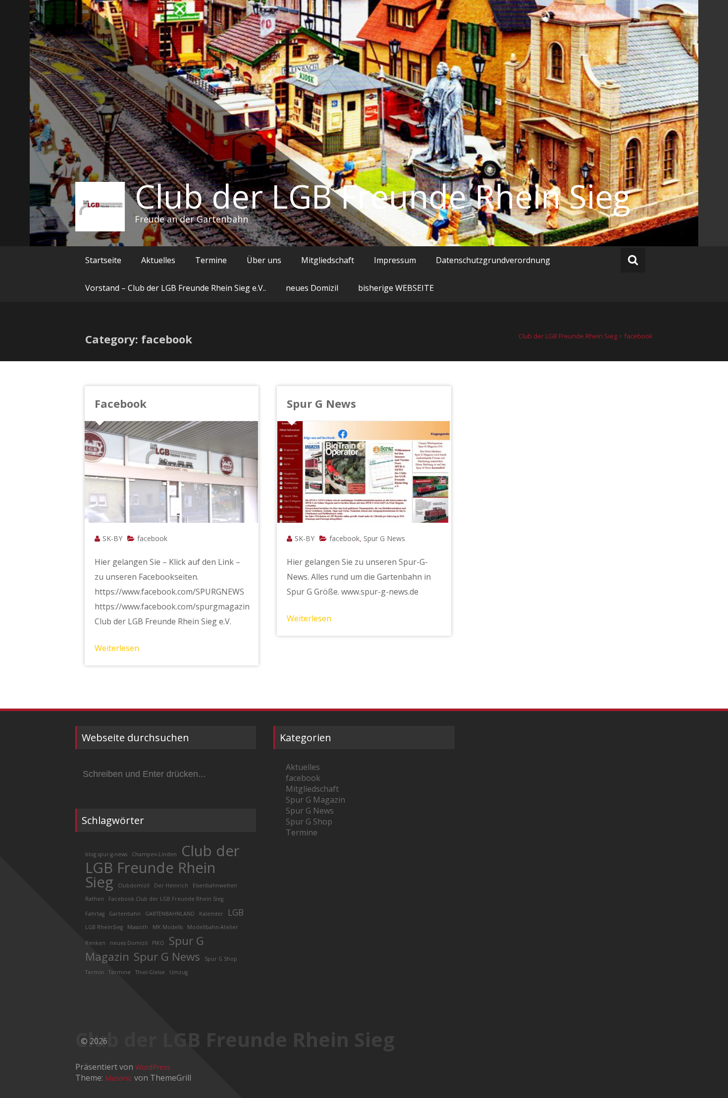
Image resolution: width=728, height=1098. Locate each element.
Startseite (103, 260)
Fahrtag (94, 913)
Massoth (137, 927)
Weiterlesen (117, 648)
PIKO (158, 942)
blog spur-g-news (106, 854)
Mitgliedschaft (327, 260)
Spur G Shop (221, 958)
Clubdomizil (134, 885)
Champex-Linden (154, 854)
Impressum (395, 260)
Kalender (211, 913)
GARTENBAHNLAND (170, 913)
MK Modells (168, 927)
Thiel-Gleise (150, 972)
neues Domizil (312, 287)
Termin (94, 972)
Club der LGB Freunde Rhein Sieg (382, 196)
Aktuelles (158, 260)
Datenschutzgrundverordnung (493, 260)
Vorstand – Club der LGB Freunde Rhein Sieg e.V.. (175, 287)
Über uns (264, 260)
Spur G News (321, 403)
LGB (236, 912)
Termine (211, 260)
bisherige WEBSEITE (396, 287)
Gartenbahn (125, 913)
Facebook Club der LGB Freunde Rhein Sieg (165, 898)
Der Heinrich (171, 885)
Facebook (121, 403)
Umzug (178, 972)
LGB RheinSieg (104, 927)
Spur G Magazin (315, 799)
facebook (152, 538)
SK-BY (112, 538)
